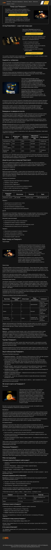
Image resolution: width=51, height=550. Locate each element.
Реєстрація (46, 2)
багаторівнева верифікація (35, 80)
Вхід (42, 2)
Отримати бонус (34, 33)
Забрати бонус (18, 15)
